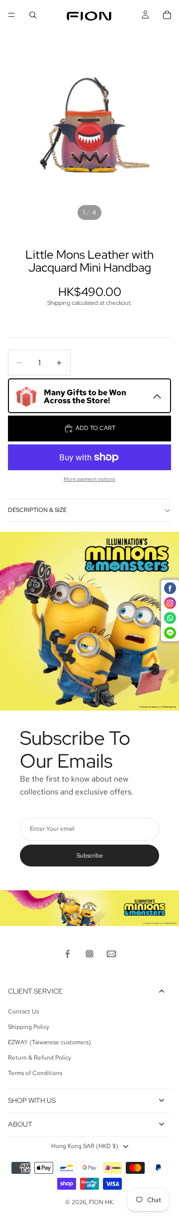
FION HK (101, 1202)
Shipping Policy (28, 1027)
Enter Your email (52, 829)
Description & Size (37, 510)
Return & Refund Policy (39, 1058)
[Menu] (11, 14)
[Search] (33, 15)
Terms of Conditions (35, 1073)
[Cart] (167, 15)
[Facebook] (68, 954)
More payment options (89, 479)
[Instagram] (89, 954)
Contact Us (23, 1011)
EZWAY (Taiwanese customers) (49, 1042)
